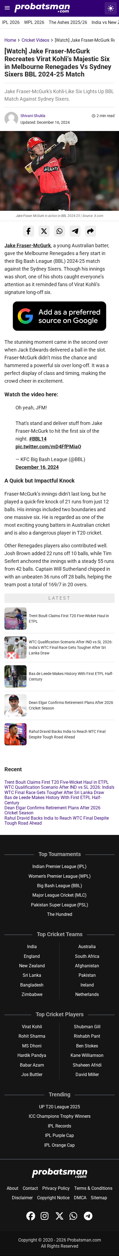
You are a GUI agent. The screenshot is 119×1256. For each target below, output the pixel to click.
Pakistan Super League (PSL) (59, 905)
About (12, 1188)
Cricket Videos (35, 40)
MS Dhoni (32, 1046)
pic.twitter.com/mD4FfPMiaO (48, 446)
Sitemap (99, 1197)
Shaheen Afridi (87, 1065)
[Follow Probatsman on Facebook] (31, 1219)
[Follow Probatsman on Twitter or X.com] (60, 1219)
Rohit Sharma (32, 1036)
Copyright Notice (53, 1197)
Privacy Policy (56, 1188)
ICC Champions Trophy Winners (59, 1116)
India (32, 946)
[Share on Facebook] (28, 231)
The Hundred (59, 914)
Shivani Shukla (32, 115)
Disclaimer (22, 1197)
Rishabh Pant (87, 1036)
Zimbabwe (32, 994)
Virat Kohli (32, 1026)
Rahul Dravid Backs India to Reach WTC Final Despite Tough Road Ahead (56, 820)
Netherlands (87, 994)
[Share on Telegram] (75, 231)
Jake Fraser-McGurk (27, 245)
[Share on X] (44, 231)
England (32, 956)
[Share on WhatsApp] (59, 231)
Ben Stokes (87, 1046)
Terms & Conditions (93, 1188)
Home (10, 40)
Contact (30, 1188)
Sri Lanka (32, 975)
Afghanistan (87, 965)
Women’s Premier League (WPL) (60, 876)
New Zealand (32, 965)
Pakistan (87, 975)
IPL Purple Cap (59, 1135)
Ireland (87, 985)
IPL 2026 (11, 22)
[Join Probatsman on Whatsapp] (74, 1219)
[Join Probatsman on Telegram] (88, 1219)
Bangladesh (31, 985)
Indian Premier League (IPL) (59, 866)
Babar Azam (32, 1065)
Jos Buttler (31, 1074)
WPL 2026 (34, 22)
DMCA (80, 1197)
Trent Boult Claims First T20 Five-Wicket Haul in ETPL (56, 782)
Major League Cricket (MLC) (59, 895)
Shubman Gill (87, 1026)
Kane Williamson (87, 1055)
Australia (87, 946)
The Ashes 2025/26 (68, 22)
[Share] (90, 231)
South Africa (87, 956)
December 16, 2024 (37, 467)
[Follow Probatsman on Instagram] (46, 1219)
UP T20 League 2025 (59, 1106)
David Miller (87, 1074)
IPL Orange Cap (59, 1145)
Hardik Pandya (31, 1055)
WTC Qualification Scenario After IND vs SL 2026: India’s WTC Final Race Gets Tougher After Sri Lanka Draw (70, 647)
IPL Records (59, 1126)
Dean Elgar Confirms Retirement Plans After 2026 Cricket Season (52, 810)
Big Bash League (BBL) (59, 885)
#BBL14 (37, 439)
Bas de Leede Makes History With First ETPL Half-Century (52, 800)
